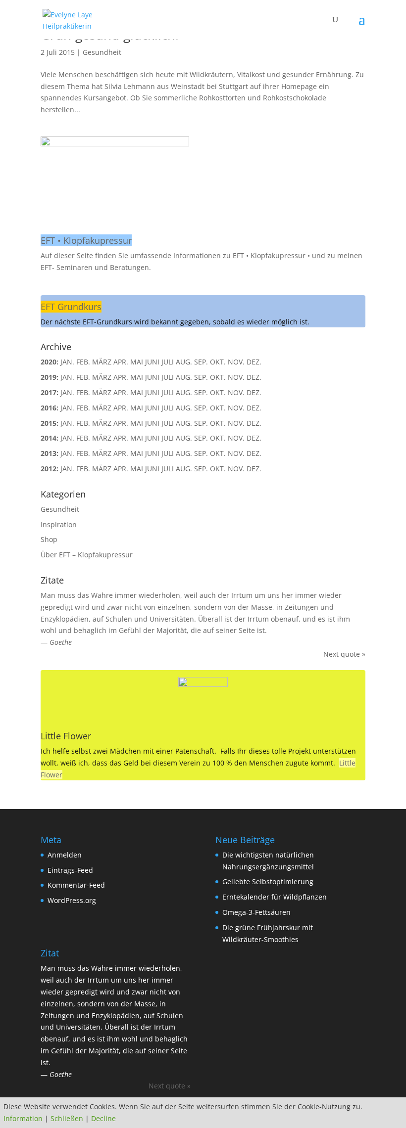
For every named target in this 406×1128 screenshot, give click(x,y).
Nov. (236, 377)
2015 (48, 423)
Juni (152, 468)
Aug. (184, 423)
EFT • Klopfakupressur (86, 240)
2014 (48, 438)
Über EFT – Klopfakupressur (87, 554)
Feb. (83, 468)
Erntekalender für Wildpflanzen (274, 897)
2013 (48, 453)
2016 (48, 407)
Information (23, 1118)
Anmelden (65, 854)
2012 (48, 468)
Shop (49, 539)
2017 (48, 392)
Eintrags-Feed (70, 870)
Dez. (254, 453)
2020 (48, 361)
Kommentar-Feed (76, 885)
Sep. (201, 438)
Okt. (218, 407)
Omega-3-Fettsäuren (256, 912)
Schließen (67, 1118)
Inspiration (59, 524)
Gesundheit (102, 52)
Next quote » (344, 654)
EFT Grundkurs (71, 307)
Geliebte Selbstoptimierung (267, 881)
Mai (136, 438)
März (101, 392)
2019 (48, 377)
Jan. (67, 361)
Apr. (120, 468)
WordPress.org (72, 900)
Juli (167, 423)
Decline (103, 1118)
